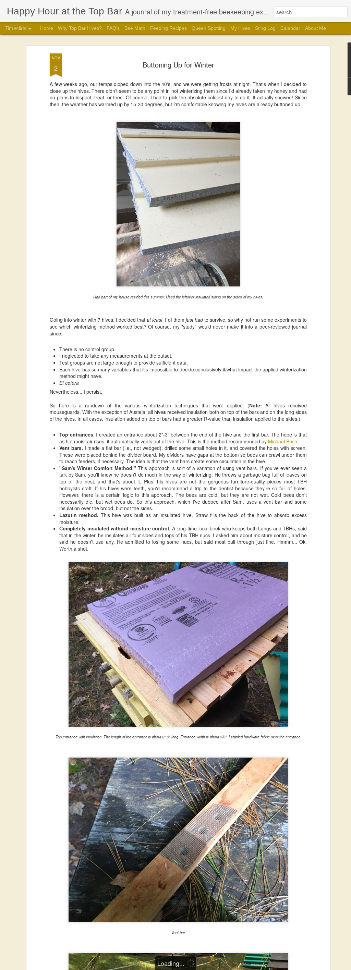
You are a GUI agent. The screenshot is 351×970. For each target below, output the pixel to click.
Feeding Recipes (168, 28)
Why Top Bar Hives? (80, 28)
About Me (315, 28)
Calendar (290, 28)
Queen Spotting (209, 28)
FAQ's (113, 28)
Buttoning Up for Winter (178, 65)
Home (46, 28)
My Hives (240, 28)
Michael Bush (282, 441)
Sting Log (265, 28)
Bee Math (134, 28)
